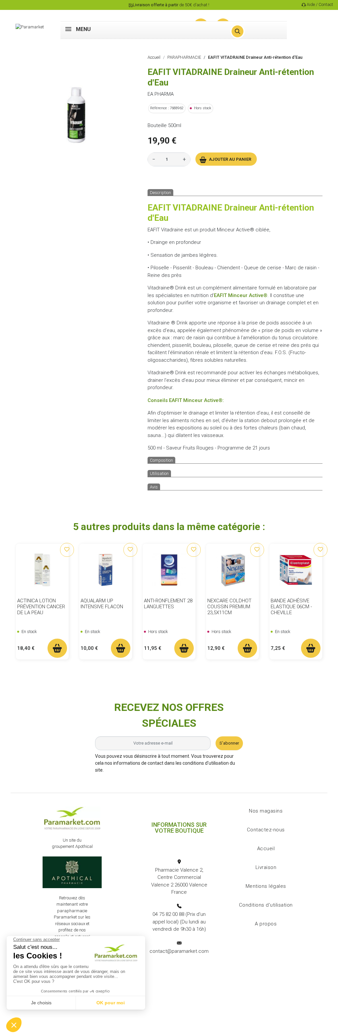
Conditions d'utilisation (266, 905)
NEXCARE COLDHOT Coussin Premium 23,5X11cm (229, 607)
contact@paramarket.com (179, 951)
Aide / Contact (320, 4)
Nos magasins (266, 811)
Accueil (266, 849)
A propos (266, 924)
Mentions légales (266, 886)
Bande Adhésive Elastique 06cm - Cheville (291, 607)
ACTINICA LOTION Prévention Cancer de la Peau (41, 607)
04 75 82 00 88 (168, 914)
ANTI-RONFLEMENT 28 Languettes (168, 604)
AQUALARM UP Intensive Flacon (102, 604)
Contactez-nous (266, 830)
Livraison (266, 867)
